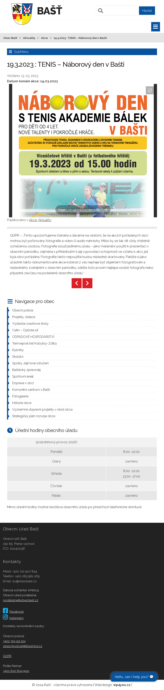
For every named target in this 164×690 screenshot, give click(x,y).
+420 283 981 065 (27, 576)
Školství (17, 357)
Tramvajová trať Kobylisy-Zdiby (34, 343)
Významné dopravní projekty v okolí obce (42, 409)
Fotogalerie (20, 396)
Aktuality (44, 220)
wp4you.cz (122, 685)
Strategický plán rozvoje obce (33, 416)
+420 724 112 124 (14, 641)
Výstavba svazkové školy (30, 323)
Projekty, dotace (23, 317)
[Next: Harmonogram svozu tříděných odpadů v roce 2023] (87, 283)
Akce (33, 220)
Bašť (49, 11)
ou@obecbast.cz (24, 581)
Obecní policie (22, 310)
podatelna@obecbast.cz (20, 600)
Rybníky (18, 350)
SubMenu (21, 52)
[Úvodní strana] (22, 27)
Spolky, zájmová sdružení (30, 363)
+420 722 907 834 (24, 571)
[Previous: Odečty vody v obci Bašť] (77, 283)
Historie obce (21, 403)
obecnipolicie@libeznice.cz (22, 646)
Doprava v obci (23, 383)
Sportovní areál (23, 376)
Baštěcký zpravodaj (26, 370)
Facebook (16, 611)
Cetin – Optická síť (25, 330)
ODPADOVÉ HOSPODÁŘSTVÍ (33, 337)
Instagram (16, 618)
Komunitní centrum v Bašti (31, 390)
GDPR (7, 656)
